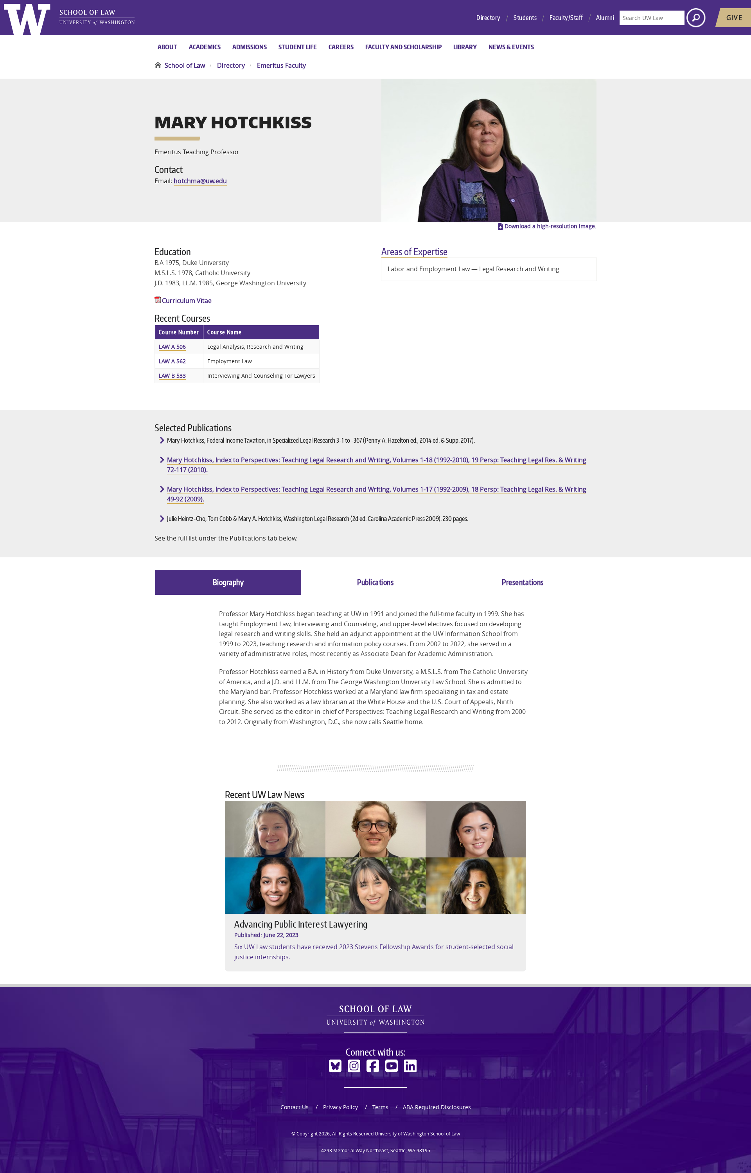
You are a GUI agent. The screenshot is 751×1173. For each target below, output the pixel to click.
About (167, 47)
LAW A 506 (172, 346)
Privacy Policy (340, 1107)
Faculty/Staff (566, 18)
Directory (488, 18)
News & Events (511, 47)
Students (525, 18)
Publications (375, 582)
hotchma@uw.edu (200, 181)
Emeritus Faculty (281, 65)
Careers (341, 47)
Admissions (249, 47)
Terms (380, 1107)
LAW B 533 (172, 375)
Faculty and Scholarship (403, 47)
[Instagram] (354, 1066)
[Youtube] (391, 1066)
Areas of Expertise (414, 251)
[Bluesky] (335, 1066)
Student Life (297, 47)
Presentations (523, 582)
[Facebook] (373, 1066)
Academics (205, 47)
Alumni (605, 18)
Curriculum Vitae (187, 300)
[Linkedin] (410, 1066)
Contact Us (294, 1107)
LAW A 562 (172, 361)
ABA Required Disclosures (437, 1107)
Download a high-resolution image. (550, 226)
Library (465, 47)
